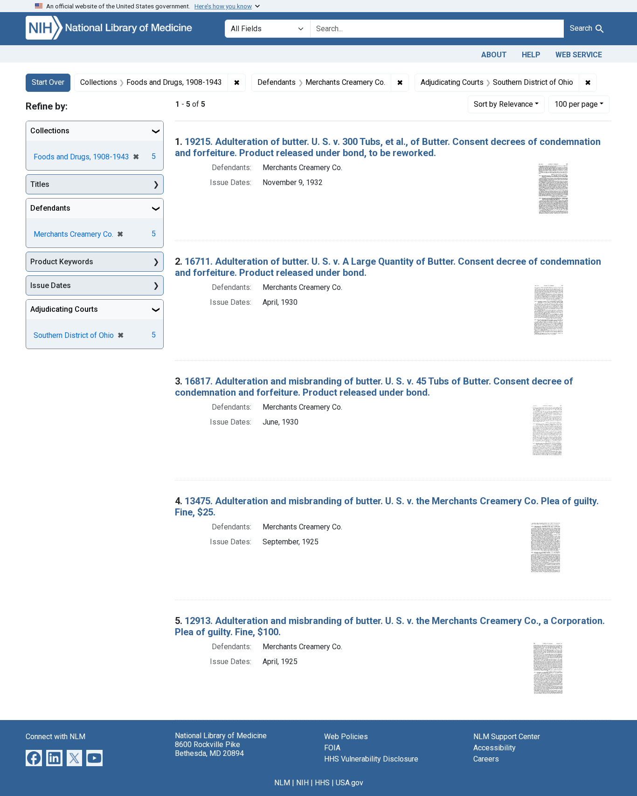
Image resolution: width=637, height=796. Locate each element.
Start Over (48, 82)
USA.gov (349, 782)
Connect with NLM (55, 736)
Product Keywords (61, 261)
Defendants (50, 208)
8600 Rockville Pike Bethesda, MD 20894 (209, 749)
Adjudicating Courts (64, 309)
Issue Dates (50, 285)
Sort (503, 104)
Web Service (578, 54)
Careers (486, 759)
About (494, 54)
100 (576, 104)
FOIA (332, 747)
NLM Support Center (506, 736)
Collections (49, 130)
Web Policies (346, 736)
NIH (302, 782)
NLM (282, 782)
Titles (39, 184)
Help (531, 54)
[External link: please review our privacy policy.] (34, 757)
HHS (322, 782)
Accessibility (494, 747)
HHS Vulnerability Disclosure (371, 759)
